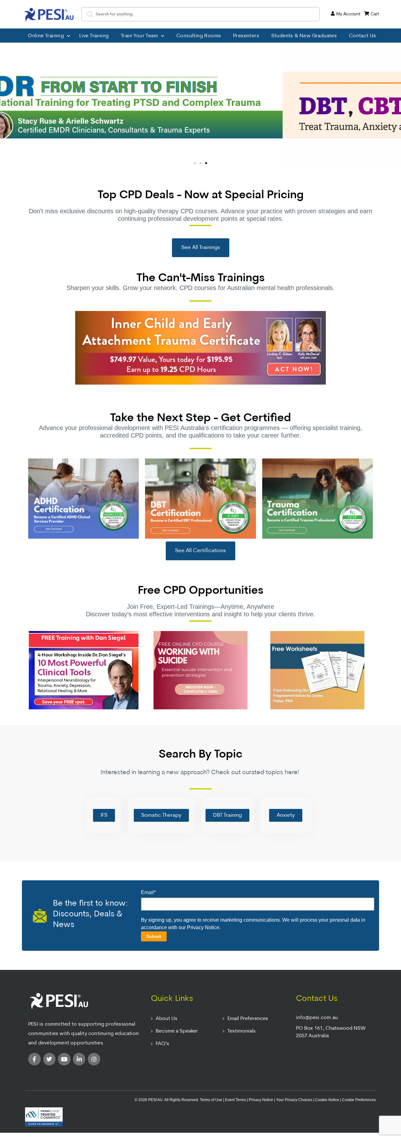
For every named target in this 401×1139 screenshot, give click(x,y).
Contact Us (362, 36)
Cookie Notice (327, 1100)
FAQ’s (162, 1043)
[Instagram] (94, 1059)
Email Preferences (247, 1018)
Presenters (246, 36)
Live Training (94, 36)
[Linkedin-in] (79, 1059)
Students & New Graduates (304, 36)
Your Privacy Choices (294, 1100)
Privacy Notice (203, 927)
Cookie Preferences (359, 1100)
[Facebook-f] (34, 1059)
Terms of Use (211, 1100)
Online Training (46, 36)
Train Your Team (139, 36)
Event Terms (235, 1100)
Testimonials (241, 1031)
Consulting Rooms (198, 36)
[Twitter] (49, 1059)
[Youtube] (64, 1059)
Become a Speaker (177, 1031)
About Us (166, 1018)
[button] (7, 105)
